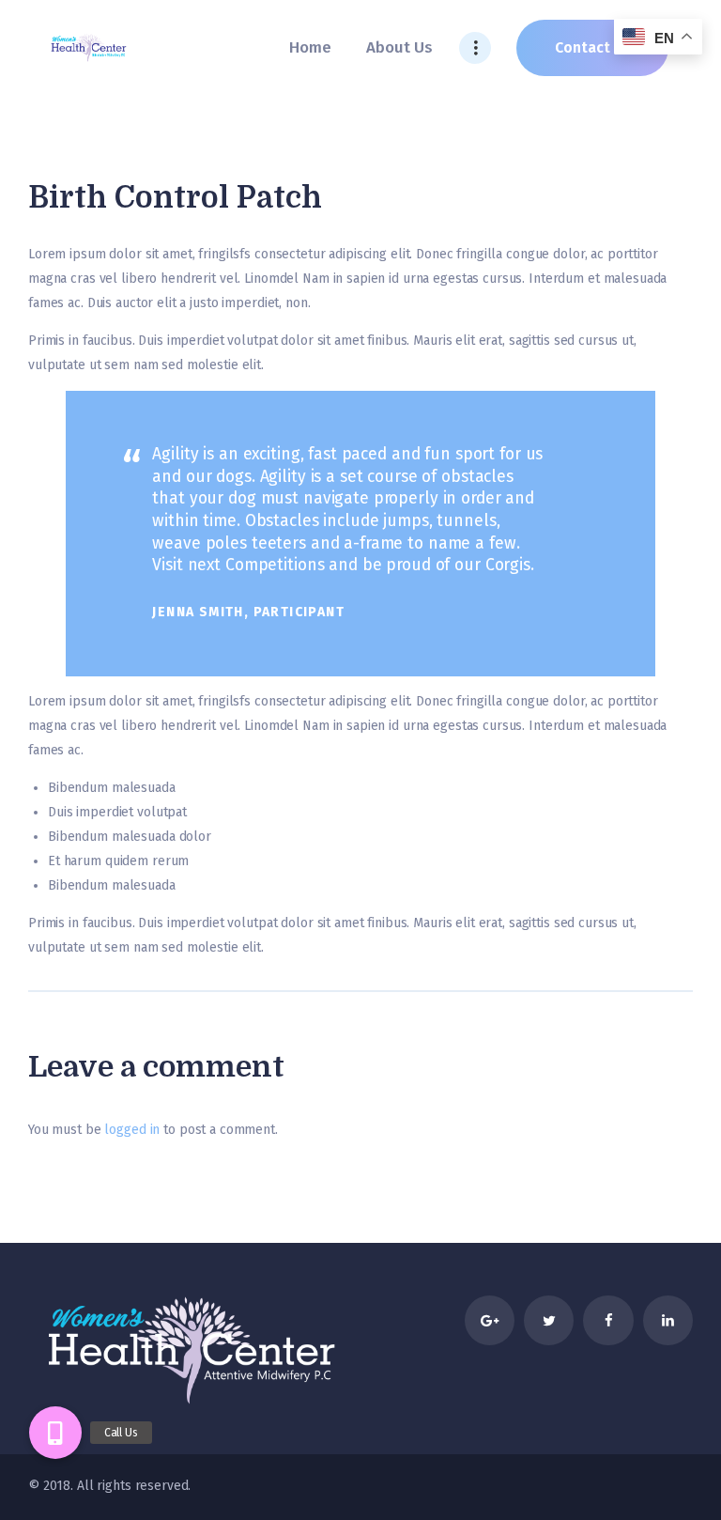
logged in (132, 1130)
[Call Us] (55, 1432)
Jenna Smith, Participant (248, 612)
